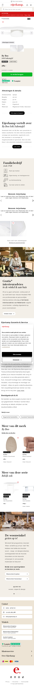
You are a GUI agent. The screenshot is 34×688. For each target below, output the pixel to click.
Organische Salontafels (10, 417)
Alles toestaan (17, 354)
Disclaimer (15, 681)
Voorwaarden (24, 681)
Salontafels (6, 18)
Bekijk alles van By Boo (8, 433)
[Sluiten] (32, 13)
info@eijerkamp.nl (11, 616)
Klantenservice (8, 651)
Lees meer (17, 146)
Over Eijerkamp (8, 656)
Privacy (8, 681)
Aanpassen (16, 359)
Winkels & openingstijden (17, 242)
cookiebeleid (6, 347)
